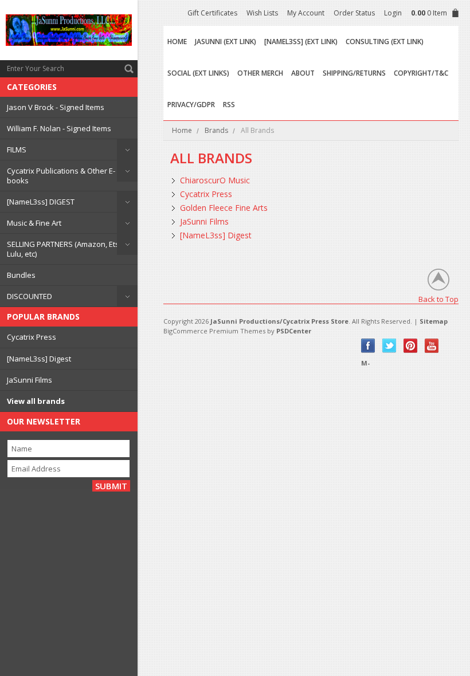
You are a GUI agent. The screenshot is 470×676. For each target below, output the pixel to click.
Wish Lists (262, 13)
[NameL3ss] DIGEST (41, 201)
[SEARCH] (129, 68)
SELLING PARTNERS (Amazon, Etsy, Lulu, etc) (66, 248)
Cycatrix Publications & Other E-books (61, 175)
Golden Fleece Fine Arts (224, 207)
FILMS (16, 149)
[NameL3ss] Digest (39, 358)
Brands (216, 130)
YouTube (432, 346)
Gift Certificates (212, 13)
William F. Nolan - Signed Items (59, 128)
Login (393, 13)
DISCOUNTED (29, 296)
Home (182, 130)
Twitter (389, 346)
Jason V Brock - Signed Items (55, 107)
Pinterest (411, 346)
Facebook (368, 346)
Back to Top (438, 299)
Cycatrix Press (31, 337)
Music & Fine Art (34, 223)
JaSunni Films (29, 380)
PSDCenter (293, 331)
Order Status (354, 13)
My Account (305, 13)
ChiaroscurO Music (215, 180)
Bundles (21, 275)
